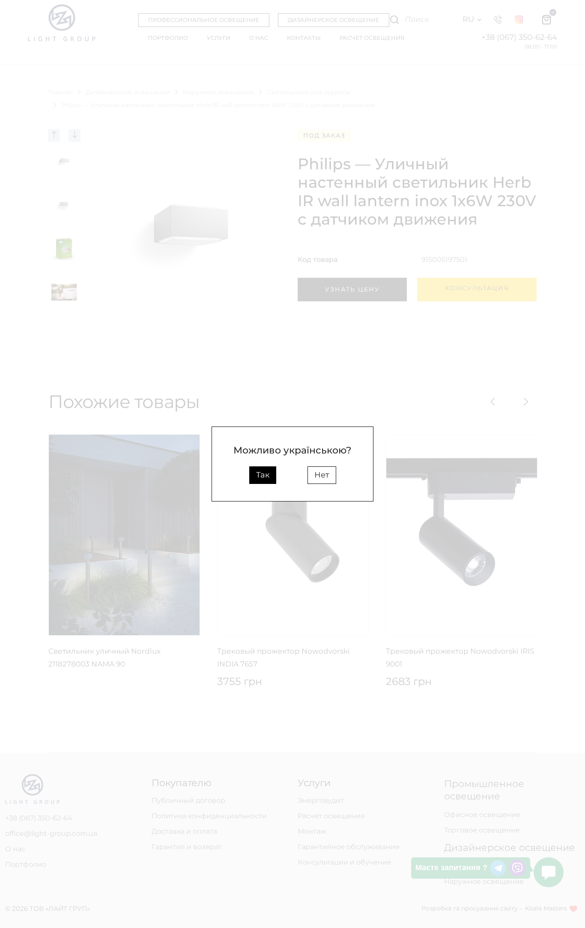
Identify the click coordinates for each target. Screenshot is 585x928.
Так (262, 475)
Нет (321, 475)
